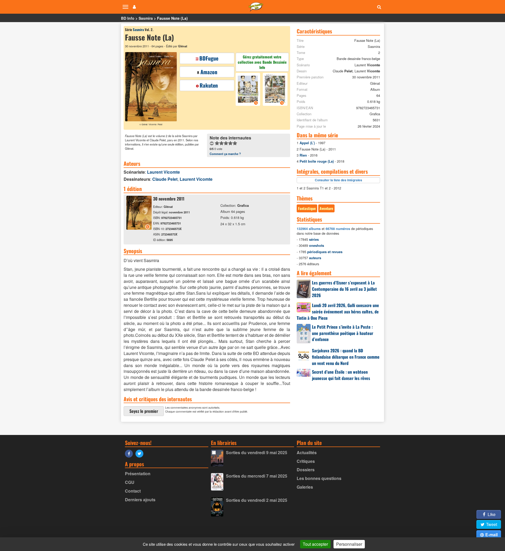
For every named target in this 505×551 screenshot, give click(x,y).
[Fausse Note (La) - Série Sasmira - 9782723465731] (139, 228)
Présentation (137, 473)
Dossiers (306, 470)
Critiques (306, 461)
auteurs (315, 258)
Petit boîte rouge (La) (317, 161)
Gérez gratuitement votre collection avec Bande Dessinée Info (262, 62)
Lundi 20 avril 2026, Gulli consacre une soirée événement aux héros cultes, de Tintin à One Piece (338, 311)
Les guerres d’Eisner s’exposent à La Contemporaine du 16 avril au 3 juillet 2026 (344, 288)
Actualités (307, 452)
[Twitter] (140, 453)
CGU (129, 482)
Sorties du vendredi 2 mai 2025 (256, 500)
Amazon (208, 72)
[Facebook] (130, 453)
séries (314, 239)
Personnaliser (349, 544)
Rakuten (209, 85)
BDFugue (208, 58)
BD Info (127, 18)
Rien (303, 155)
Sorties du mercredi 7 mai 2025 (256, 476)
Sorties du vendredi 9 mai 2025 (256, 452)
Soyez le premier (143, 411)
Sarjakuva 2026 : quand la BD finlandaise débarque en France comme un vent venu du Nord (346, 356)
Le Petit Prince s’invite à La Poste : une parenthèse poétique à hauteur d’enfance (342, 333)
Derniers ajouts (140, 500)
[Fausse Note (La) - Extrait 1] (249, 90)
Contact (133, 491)
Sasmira (146, 18)
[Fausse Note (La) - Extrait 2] (274, 90)
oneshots (316, 245)
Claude (165, 179)
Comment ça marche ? (225, 154)
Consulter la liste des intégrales (338, 180)
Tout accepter (315, 544)
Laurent (163, 172)
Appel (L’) (307, 143)
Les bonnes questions (319, 478)
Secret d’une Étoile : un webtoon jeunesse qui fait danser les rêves (341, 375)
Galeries (305, 487)
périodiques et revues (324, 251)
